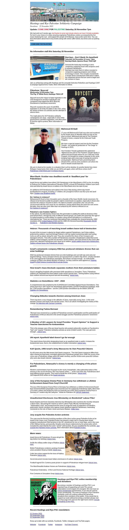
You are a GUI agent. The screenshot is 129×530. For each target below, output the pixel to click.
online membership (64, 491)
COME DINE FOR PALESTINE (41, 44)
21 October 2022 (36, 514)
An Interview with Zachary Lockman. (49, 303)
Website (33, 524)
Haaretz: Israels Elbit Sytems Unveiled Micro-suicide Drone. (63, 261)
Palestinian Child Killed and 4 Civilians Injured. (47, 171)
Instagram (58, 524)
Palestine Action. (80, 428)
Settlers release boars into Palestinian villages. (47, 243)
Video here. (75, 409)
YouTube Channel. (71, 524)
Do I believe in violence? (39, 208)
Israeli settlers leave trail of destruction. (85, 241)
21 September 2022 (37, 517)
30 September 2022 (37, 515)
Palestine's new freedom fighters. (52, 223)
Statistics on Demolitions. (39, 290)
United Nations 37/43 (49, 221)
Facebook (42, 524)
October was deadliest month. (44, 193)
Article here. (74, 275)
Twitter (50, 524)
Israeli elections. (59, 375)
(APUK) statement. (82, 392)
